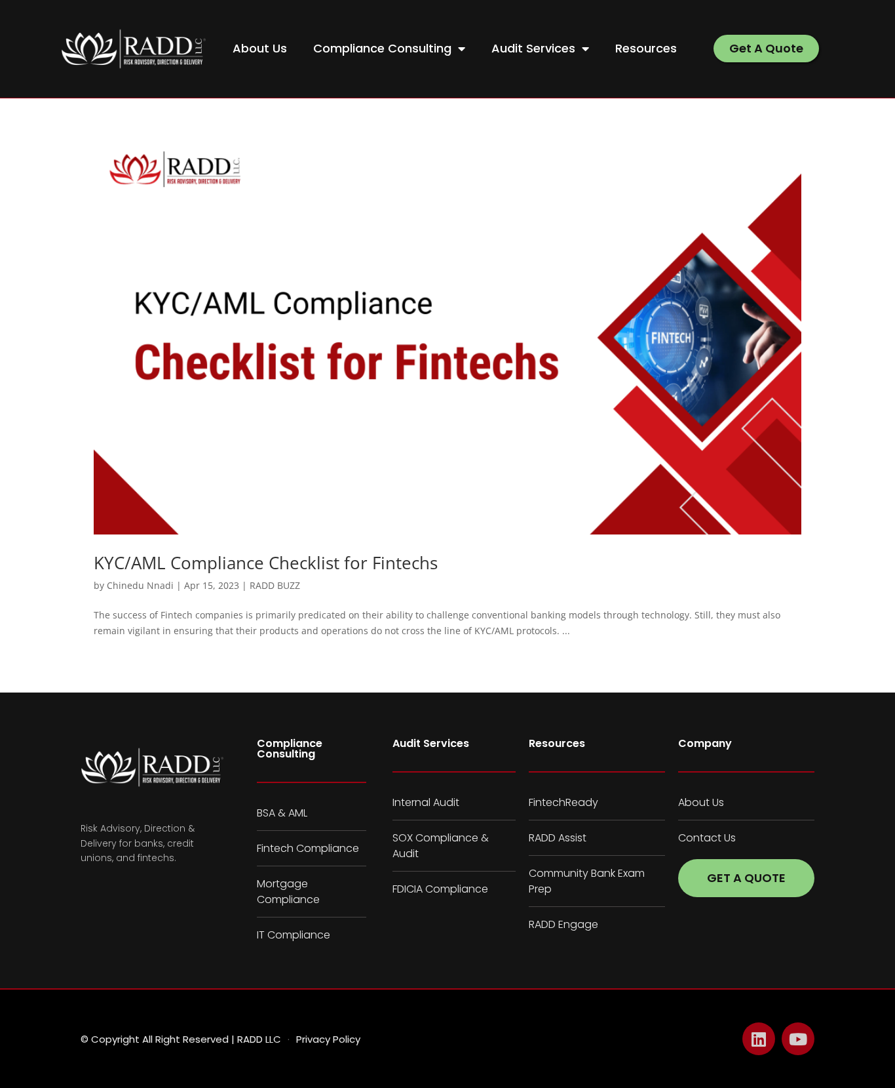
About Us (260, 48)
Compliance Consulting (382, 48)
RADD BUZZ (275, 585)
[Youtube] (798, 1038)
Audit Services (533, 48)
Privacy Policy (328, 1039)
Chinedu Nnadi (140, 585)
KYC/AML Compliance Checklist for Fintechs (266, 562)
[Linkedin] (758, 1038)
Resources (646, 48)
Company (705, 743)
